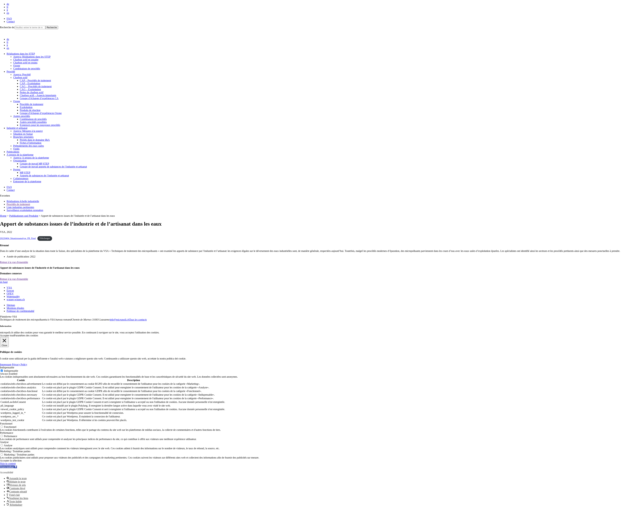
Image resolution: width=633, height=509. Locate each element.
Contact (11, 21)
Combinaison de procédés (26, 68)
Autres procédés (21, 116)
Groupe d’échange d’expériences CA (39, 98)
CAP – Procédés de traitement (35, 80)
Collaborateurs (20, 178)
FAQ (9, 18)
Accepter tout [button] (7, 335)
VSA (9, 287)
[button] (8, 466)
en (8, 13)
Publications (13, 151)
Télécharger (44, 238)
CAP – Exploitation (30, 83)
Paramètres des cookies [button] (26, 335)
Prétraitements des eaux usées (28, 145)
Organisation (20, 160)
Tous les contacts (138, 319)
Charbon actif (20, 77)
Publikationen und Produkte (23, 215)
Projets (16, 169)
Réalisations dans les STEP (21, 53)
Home (3, 215)
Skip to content (8, 463)
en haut (4, 282)
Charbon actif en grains (25, 62)
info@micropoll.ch (119, 319)
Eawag (10, 290)
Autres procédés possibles (33, 122)
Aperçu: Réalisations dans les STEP (32, 56)
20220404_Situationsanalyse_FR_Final (18, 238)
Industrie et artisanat (17, 128)
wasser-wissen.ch (16, 299)
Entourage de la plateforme (27, 181)
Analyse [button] (4, 442)
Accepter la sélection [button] (11, 460)
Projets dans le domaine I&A (35, 139)
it (7, 10)
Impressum (5, 364)
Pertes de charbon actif (31, 92)
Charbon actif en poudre (25, 59)
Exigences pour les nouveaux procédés (40, 125)
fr (7, 7)
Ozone (16, 65)
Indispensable (11, 370)
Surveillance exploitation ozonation (25, 210)
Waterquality (13, 296)
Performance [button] (6, 432)
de (8, 4)
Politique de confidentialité (20, 311)
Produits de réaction (30, 110)
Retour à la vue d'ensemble (14, 262)
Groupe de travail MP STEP (34, 163)
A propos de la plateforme (20, 154)
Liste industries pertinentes (20, 207)
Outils (16, 148)
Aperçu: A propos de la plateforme (31, 157)
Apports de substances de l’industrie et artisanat (44, 175)
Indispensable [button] (7, 367)
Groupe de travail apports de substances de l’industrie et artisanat (53, 166)
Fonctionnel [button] (6, 423)
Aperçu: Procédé (22, 74)
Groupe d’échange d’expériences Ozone (41, 113)
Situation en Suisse (23, 134)
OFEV (10, 293)
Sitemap (11, 305)
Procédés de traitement (31, 104)
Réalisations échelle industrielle (23, 201)
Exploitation (26, 107)
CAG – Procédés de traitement (36, 86)
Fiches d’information (30, 142)
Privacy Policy (19, 364)
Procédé (11, 71)
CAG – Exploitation (30, 89)
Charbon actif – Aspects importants (38, 95)
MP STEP (25, 172)
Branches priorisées (23, 137)
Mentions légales (15, 308)
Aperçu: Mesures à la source (28, 131)
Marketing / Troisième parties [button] (15, 451)
